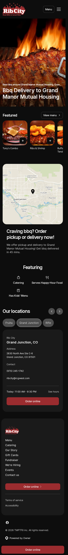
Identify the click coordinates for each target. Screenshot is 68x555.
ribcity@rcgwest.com (18, 379)
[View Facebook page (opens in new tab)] (7, 523)
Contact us (12, 475)
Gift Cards (11, 455)
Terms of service (14, 500)
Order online (32, 401)
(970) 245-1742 (15, 371)
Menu (48, 9)
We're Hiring (12, 465)
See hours (53, 391)
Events (9, 470)
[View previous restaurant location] (51, 311)
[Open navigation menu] (58, 9)
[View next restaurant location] (59, 311)
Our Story (11, 450)
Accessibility (12, 505)
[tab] (9, 323)
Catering (10, 445)
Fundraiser (11, 460)
